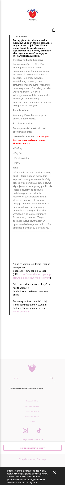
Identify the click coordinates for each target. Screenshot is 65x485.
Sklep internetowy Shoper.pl (32, 459)
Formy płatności (21, 311)
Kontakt (32, 422)
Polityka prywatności (32, 406)
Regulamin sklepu (32, 401)
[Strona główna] (32, 15)
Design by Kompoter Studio (32, 440)
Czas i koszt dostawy (32, 416)
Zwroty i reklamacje (32, 411)
